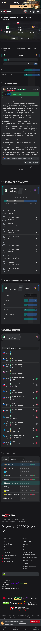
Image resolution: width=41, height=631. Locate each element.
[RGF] (20, 609)
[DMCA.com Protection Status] (5, 603)
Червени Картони (7, 74)
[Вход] (33, 11)
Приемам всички (35, 621)
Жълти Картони (6, 70)
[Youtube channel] (8, 526)
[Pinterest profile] (16, 526)
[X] (12, 526)
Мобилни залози (10, 556)
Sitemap (26, 563)
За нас (25, 547)
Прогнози (5, 629)
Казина (6, 547)
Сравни (6, 550)
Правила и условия (30, 557)
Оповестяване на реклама (29, 567)
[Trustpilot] (9, 598)
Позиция (7, 295)
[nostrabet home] (9, 515)
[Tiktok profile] (28, 526)
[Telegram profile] (33, 526)
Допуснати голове (10, 319)
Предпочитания (35, 624)
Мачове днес (15, 629)
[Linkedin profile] (24, 526)
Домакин (14, 348)
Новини (7, 558)
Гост (20, 348)
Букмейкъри (8, 544)
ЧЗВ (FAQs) (27, 541)
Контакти (26, 544)
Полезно (25, 629)
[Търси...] (30, 12)
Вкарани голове (9, 314)
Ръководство (8, 561)
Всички (5, 348)
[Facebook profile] (3, 526)
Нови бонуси (36, 629)
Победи (6, 300)
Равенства (7, 305)
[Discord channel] (3, 531)
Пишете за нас (28, 550)
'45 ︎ (5, 60)
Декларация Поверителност (29, 554)
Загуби (6, 310)
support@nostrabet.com (10, 589)
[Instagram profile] (20, 526)
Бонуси (6, 541)
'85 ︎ (36, 64)
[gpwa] (18, 598)
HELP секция (27, 560)
